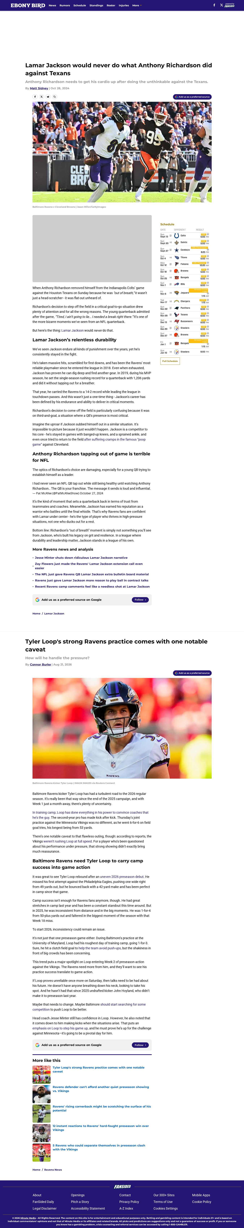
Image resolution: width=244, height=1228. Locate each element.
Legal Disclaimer (45, 1208)
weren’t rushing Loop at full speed (68, 841)
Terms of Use (163, 1202)
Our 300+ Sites (164, 1195)
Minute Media (28, 1218)
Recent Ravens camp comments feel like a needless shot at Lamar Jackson (92, 586)
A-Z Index (126, 1208)
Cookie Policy (201, 1202)
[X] (221, 5)
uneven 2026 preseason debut (122, 877)
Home (36, 613)
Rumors (65, 5)
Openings (78, 1195)
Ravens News (53, 1169)
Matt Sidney (39, 88)
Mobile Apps (201, 1195)
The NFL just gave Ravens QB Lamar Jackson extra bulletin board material (92, 574)
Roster (111, 5)
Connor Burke (40, 664)
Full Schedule (170, 361)
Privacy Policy (129, 1202)
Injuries (124, 5)
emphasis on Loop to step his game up (60, 1028)
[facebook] (214, 5)
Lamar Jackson (72, 330)
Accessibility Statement (88, 1208)
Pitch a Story (80, 1202)
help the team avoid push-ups (100, 948)
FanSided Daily (43, 1202)
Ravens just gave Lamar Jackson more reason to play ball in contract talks (91, 580)
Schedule (80, 5)
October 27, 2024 (91, 493)
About (37, 1195)
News (52, 5)
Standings (96, 5)
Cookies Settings (166, 1208)
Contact (125, 1195)
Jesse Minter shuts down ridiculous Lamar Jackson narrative (81, 557)
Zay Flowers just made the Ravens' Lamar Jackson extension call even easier (89, 566)
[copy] (54, 96)
